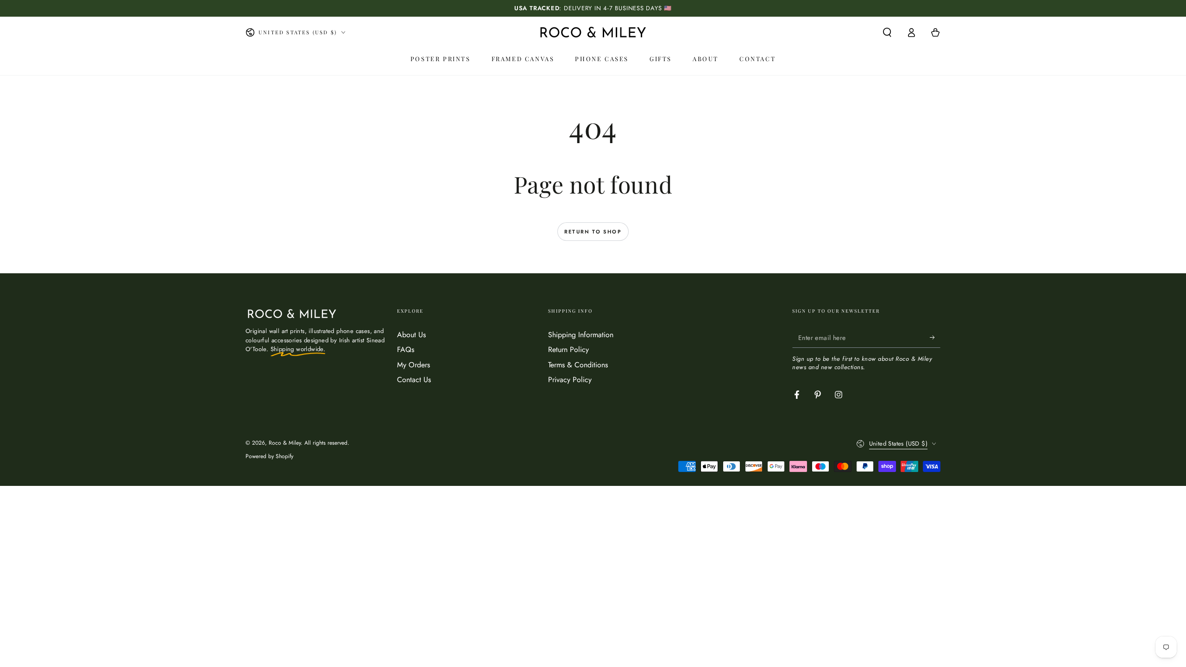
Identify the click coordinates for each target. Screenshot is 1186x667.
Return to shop (593, 231)
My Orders (413, 364)
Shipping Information (580, 334)
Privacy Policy (570, 379)
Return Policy (568, 349)
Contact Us (414, 379)
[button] (887, 32)
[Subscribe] (935, 337)
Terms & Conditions (578, 364)
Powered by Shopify (269, 456)
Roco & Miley (285, 443)
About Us (411, 334)
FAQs (405, 349)
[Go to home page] (593, 32)
